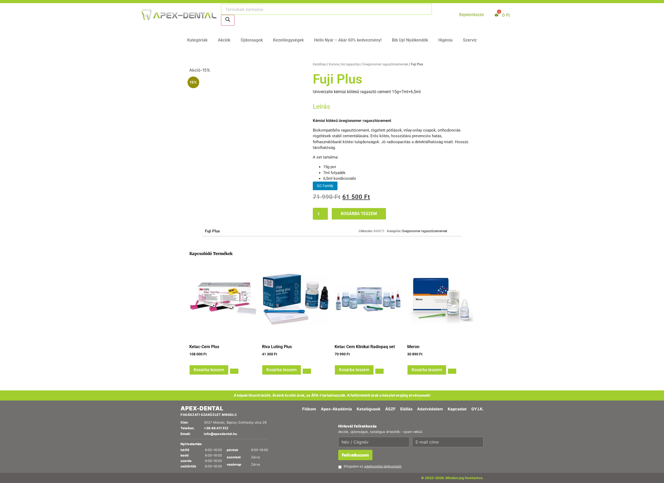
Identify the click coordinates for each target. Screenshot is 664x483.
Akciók (224, 40)
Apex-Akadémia (336, 408)
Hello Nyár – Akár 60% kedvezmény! (348, 40)
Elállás (406, 408)
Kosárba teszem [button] (209, 369)
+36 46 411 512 (216, 428)
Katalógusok (369, 408)
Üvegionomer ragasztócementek (385, 64)
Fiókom (309, 408)
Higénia (445, 40)
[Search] (227, 20)
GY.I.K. (477, 408)
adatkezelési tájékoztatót (382, 466)
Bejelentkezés (471, 14)
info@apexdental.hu (220, 434)
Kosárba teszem (359, 213)
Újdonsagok (252, 40)
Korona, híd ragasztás (344, 64)
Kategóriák (197, 40)
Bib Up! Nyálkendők (410, 40)
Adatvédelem (430, 408)
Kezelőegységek (288, 40)
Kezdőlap (319, 64)
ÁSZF (390, 408)
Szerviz (470, 40)
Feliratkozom (355, 455)
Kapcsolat (457, 408)
